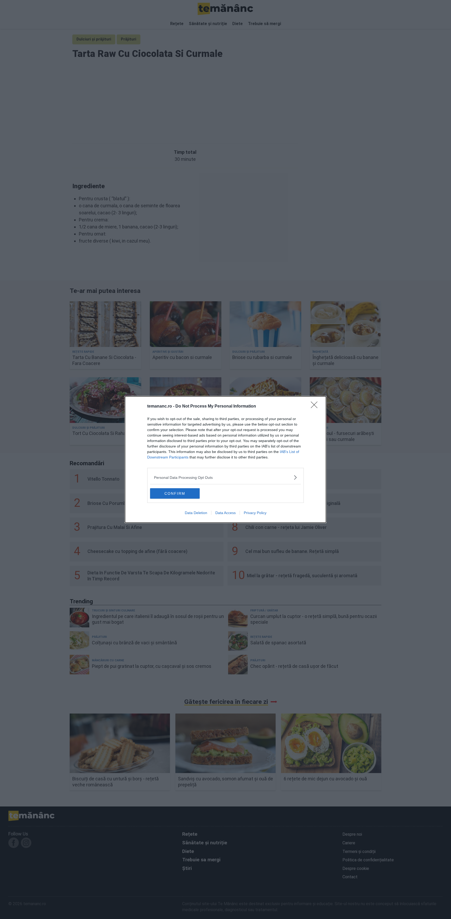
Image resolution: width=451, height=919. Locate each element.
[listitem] (225, 477)
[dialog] (225, 459)
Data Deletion (196, 513)
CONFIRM (174, 493)
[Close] (316, 406)
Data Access (225, 513)
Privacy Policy (255, 513)
